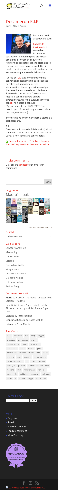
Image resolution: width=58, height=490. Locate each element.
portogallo (11, 365)
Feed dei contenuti (17, 426)
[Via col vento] (25, 222)
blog (33, 336)
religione (10, 370)
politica (42, 361)
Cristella (10, 260)
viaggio (30, 378)
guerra (39, 348)
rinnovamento (29, 370)
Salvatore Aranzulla (16, 247)
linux (38, 353)
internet (22, 353)
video (38, 378)
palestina (27, 357)
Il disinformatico (14, 282)
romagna (41, 370)
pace (19, 357)
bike (26, 336)
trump (9, 378)
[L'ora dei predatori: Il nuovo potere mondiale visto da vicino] (47, 205)
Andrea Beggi (13, 286)
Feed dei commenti (17, 430)
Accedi (11, 422)
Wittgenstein (12, 269)
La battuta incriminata (39, 45)
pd (27, 361)
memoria (10, 357)
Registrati (13, 418)
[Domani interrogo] (8, 222)
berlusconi (18, 336)
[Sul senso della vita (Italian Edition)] (8, 205)
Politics (22, 26)
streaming (35, 374)
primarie (21, 365)
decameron (36, 144)
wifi (45, 378)
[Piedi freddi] (30, 205)
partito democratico (15, 361)
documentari (12, 348)
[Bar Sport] (8, 213)
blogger (41, 336)
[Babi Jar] (36, 205)
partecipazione (40, 357)
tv (15, 378)
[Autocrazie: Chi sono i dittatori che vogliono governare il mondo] (41, 202)
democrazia (35, 344)
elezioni (31, 348)
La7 (19, 77)
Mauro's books (18, 194)
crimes (24, 344)
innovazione (12, 353)
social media (12, 374)
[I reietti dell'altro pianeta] (14, 213)
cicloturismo (23, 340)
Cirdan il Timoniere (16, 273)
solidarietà (24, 374)
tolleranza (46, 374)
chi (11, 102)
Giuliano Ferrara (40, 141)
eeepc (22, 348)
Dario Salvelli (12, 256)
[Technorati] (7, 141)
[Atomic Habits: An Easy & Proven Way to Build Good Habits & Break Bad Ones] (25, 205)
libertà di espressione (17, 144)
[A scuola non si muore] (14, 222)
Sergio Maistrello (15, 265)
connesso (24, 164)
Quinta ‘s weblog (14, 277)
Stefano (10, 315)
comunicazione (13, 344)
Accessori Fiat (25, 315)
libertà (31, 353)
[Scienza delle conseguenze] (19, 221)
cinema (33, 340)
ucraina (22, 378)
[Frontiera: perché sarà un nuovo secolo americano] (47, 213)
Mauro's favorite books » (40, 227)
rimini (19, 370)
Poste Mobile (36, 319)
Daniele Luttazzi (17, 141)
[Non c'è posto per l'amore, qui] (30, 213)
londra (45, 353)
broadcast (11, 340)
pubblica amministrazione (38, 365)
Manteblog (11, 252)
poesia (33, 361)
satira (46, 144)
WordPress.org (16, 435)
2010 (9, 336)
